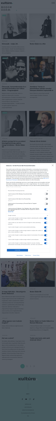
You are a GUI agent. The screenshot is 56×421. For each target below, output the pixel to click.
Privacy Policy (36, 255)
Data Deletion (20, 255)
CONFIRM (17, 250)
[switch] (46, 194)
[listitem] (28, 190)
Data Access (28, 255)
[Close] (53, 165)
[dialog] (28, 210)
